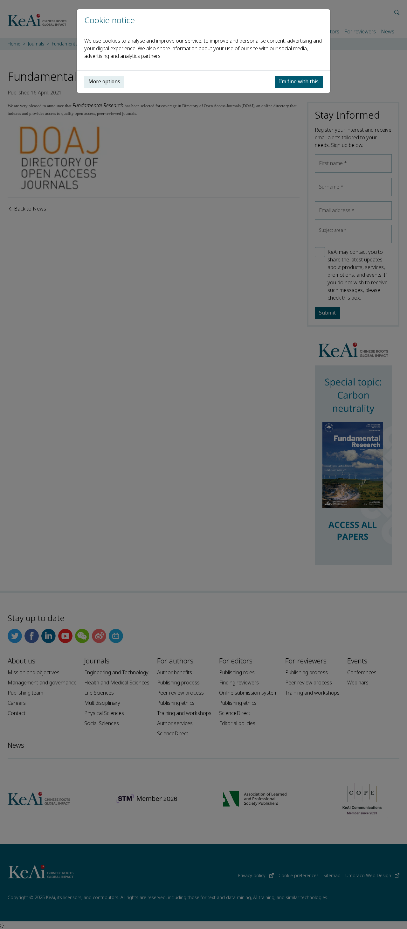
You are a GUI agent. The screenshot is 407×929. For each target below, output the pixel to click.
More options (104, 81)
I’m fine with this (299, 81)
